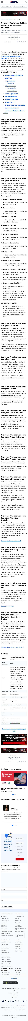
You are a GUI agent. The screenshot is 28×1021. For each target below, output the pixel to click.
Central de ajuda (20, 916)
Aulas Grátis (18, 948)
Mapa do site (14, 997)
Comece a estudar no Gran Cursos (14, 743)
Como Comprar (5, 920)
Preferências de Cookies (7, 935)
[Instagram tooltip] (15, 1001)
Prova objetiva (11, 88)
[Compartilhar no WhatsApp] (23, 42)
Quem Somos (4, 916)
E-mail (3, 895)
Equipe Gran (15, 36)
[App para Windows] (3, 1001)
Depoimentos (18, 942)
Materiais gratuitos (11, 99)
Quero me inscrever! (7, 606)
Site (2, 900)
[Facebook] (21, 1001)
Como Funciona (5, 918)
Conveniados (4, 928)
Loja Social (3, 922)
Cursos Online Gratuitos (7, 966)
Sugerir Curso (18, 951)
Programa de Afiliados (6, 931)
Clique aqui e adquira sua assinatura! (12, 647)
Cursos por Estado (5, 959)
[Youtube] (13, 1001)
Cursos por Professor (6, 961)
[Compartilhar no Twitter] (19, 42)
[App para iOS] (8, 1001)
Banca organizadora (11, 94)
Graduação (3, 950)
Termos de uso (14, 995)
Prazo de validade (11, 96)
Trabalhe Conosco (5, 933)
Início (2, 19)
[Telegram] (26, 1001)
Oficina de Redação (5, 963)
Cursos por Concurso (6, 954)
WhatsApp (18, 920)
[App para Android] (10, 1001)
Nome (3, 889)
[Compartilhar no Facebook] (17, 42)
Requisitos (10, 83)
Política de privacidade (14, 992)
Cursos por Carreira (6, 957)
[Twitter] (23, 1001)
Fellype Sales (4, 791)
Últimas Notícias (9, 19)
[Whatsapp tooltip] (18, 1001)
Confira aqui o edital (15, 723)
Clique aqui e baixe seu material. (11, 541)
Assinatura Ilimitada (6, 942)
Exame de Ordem (5, 948)
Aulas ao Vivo (18, 946)
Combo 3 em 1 (9, 102)
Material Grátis (18, 944)
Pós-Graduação (5, 952)
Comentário (4, 872)
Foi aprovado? (20, 935)
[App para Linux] (5, 1001)
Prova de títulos (12, 91)
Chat (17, 918)
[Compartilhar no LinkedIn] (21, 42)
